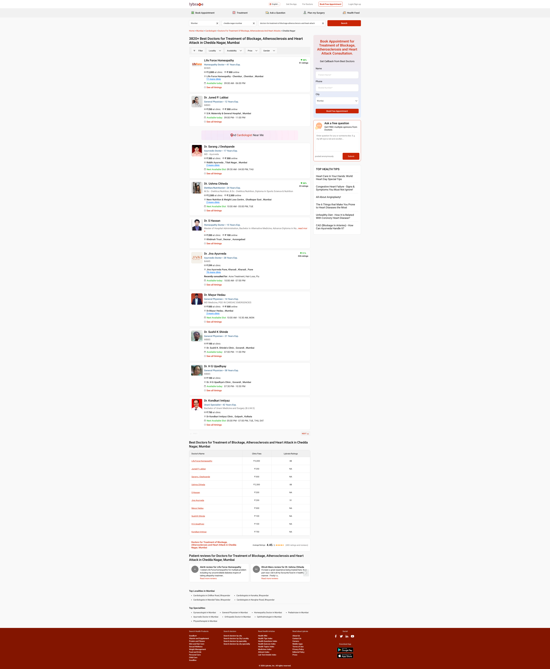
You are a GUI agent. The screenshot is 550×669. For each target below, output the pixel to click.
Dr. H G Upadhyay (215, 366)
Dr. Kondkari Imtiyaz (217, 400)
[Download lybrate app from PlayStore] (345, 652)
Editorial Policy (298, 652)
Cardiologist (210, 31)
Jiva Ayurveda (197, 500)
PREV (195, 434)
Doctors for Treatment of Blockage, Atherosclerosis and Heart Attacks (249, 31)
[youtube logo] (352, 637)
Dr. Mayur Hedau (214, 295)
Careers (295, 641)
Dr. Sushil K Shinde (216, 332)
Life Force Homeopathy (219, 60)
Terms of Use (298, 647)
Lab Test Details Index (267, 655)
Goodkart (193, 636)
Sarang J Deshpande (200, 477)
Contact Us (296, 638)
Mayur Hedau (197, 508)
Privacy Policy (298, 649)
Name (319, 68)
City (318, 94)
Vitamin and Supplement (199, 638)
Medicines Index (265, 649)
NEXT (304, 434)
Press (294, 655)
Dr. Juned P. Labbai (216, 97)
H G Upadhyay (197, 524)
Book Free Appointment (330, 4)
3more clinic (213, 313)
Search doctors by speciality (235, 641)
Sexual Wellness (196, 647)
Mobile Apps (297, 644)
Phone (319, 81)
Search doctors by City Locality (236, 638)
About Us (296, 636)
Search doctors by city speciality (237, 644)
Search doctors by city (233, 636)
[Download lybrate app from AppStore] (345, 658)
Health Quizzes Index (267, 644)
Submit (351, 156)
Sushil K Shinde (198, 516)
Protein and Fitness (197, 641)
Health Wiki (262, 636)
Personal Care (195, 655)
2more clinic (213, 165)
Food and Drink (195, 652)
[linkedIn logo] (347, 637)
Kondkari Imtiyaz (199, 532)
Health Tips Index (265, 638)
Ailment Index (263, 652)
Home (191, 31)
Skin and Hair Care (196, 644)
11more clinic (213, 79)
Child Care (193, 657)
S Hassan (195, 492)
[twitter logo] (341, 637)
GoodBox (193, 660)
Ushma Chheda (198, 484)
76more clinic (213, 272)
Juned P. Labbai (198, 469)
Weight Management (197, 649)
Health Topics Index (266, 647)
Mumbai (200, 31)
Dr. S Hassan (212, 220)
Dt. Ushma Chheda (216, 183)
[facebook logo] (335, 637)
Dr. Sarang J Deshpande (219, 146)
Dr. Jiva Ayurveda (215, 253)
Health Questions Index (267, 641)
